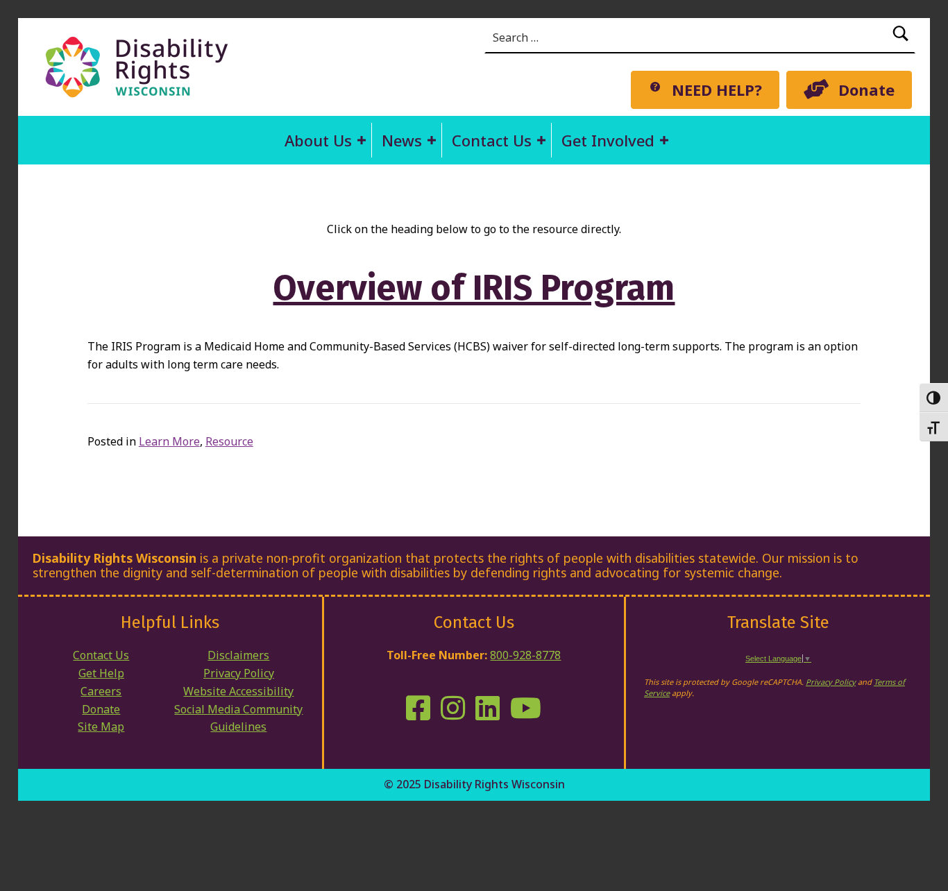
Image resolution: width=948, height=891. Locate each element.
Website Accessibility (238, 691)
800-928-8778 (525, 655)
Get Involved (607, 140)
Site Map (101, 726)
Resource (229, 441)
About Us (318, 140)
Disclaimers (238, 655)
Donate (101, 709)
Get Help (101, 673)
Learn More (169, 441)
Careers (101, 691)
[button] (361, 140)
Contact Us (492, 140)
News (402, 140)
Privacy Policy (238, 673)
